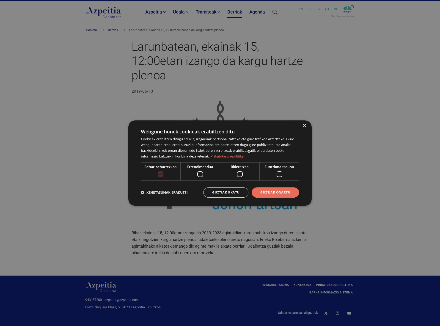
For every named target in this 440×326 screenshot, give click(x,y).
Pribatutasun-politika (227, 156)
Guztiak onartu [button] (275, 192)
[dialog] (220, 163)
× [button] (304, 125)
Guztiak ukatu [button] (225, 192)
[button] (164, 192)
